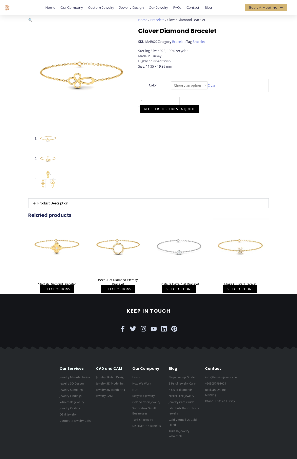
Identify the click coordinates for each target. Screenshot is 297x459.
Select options (57, 289)
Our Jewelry (158, 8)
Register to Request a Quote (169, 109)
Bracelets (157, 20)
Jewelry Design (131, 8)
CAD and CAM (109, 368)
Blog (208, 8)
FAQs (177, 8)
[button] (30, 20)
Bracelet (199, 41)
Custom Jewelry (101, 8)
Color (153, 85)
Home (50, 8)
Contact (192, 8)
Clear (212, 85)
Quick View (57, 271)
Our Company (71, 8)
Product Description (52, 203)
